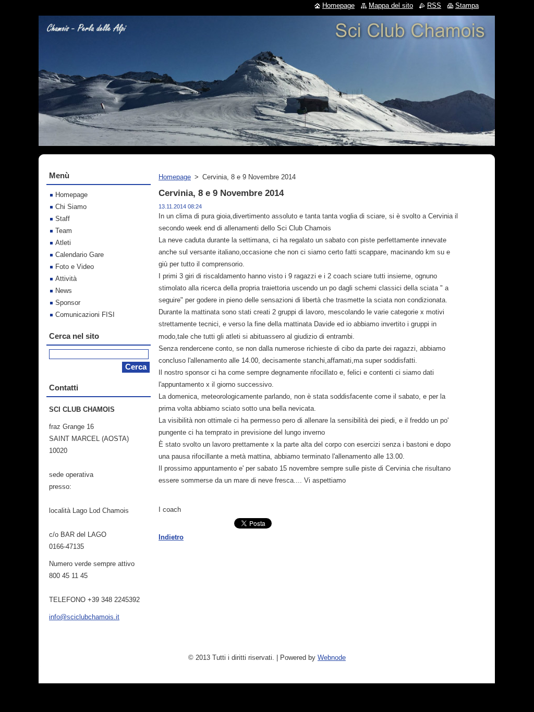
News (63, 290)
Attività (66, 279)
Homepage (175, 177)
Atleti (63, 243)
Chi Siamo (71, 207)
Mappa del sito (391, 5)
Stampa (467, 5)
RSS (434, 5)
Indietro (171, 537)
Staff (62, 219)
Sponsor (67, 302)
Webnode (332, 657)
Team (63, 231)
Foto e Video (74, 267)
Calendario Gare (79, 255)
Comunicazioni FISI (85, 314)
